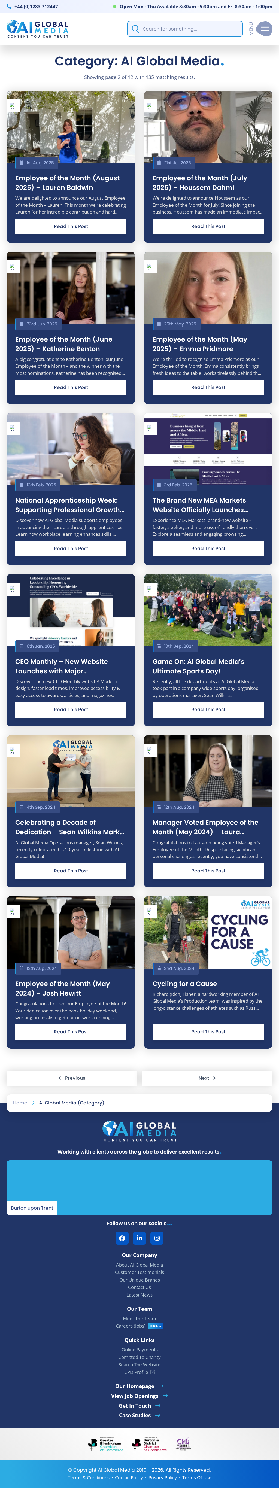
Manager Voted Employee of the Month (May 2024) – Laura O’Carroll (206, 827)
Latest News (139, 1295)
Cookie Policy (129, 1477)
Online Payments (140, 1349)
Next (205, 1078)
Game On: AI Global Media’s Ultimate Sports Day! (198, 666)
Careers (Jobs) (130, 1326)
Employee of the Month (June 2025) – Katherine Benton (64, 344)
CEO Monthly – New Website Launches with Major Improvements (61, 666)
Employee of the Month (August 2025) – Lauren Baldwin (67, 183)
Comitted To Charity (139, 1357)
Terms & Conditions (89, 1477)
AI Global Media (116, 1470)
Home (20, 1103)
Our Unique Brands (139, 1280)
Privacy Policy (162, 1477)
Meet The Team (139, 1318)
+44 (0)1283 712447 (36, 6)
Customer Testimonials (139, 1272)
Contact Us (139, 1287)
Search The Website (139, 1364)
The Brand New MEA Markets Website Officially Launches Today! (199, 505)
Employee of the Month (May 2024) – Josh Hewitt (62, 988)
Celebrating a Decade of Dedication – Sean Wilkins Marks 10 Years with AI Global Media (69, 827)
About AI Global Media (139, 1265)
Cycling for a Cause (185, 983)
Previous (74, 1078)
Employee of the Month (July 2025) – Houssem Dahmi (200, 183)
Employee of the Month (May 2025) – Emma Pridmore (200, 344)
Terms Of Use (196, 1477)
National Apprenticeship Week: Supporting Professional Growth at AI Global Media (67, 505)
